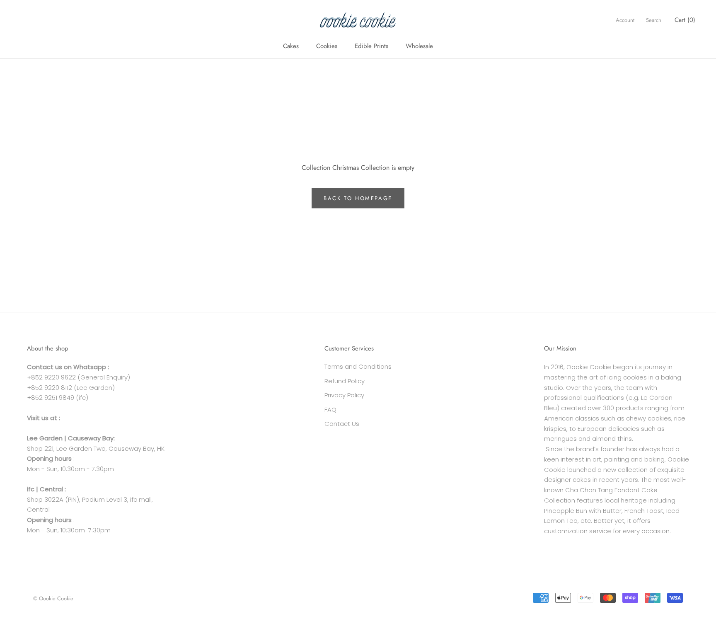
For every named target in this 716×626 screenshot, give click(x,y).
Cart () (685, 19)
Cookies (326, 46)
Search (653, 20)
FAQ (330, 409)
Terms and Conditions (358, 366)
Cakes (291, 46)
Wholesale (419, 46)
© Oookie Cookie (53, 598)
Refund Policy (344, 381)
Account (625, 20)
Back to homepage (358, 198)
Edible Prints (371, 46)
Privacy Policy (344, 395)
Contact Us (341, 423)
